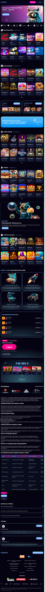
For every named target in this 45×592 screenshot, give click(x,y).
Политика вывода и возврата (30, 560)
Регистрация (32, 2)
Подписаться (38, 121)
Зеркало (4, 498)
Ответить (39, 525)
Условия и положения (30, 570)
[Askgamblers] (21, 579)
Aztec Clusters (8, 322)
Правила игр (14, 570)
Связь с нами (22, 572)
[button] (21, 61)
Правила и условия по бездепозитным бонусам (14, 561)
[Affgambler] (32, 579)
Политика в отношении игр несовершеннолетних (14, 564)
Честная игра (30, 568)
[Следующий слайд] (6, 20)
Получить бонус (6, 14)
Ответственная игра (14, 568)
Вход (40, 2)
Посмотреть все (17, 30)
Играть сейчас (17, 103)
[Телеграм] (29, 556)
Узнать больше (5, 228)
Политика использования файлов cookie (30, 564)
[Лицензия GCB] (22, 556)
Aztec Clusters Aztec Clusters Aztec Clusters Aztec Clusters (17, 317)
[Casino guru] (10, 579)
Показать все (22, 379)
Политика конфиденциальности (30, 566)
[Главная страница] (4, 2)
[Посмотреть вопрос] (42, 506)
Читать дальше (6, 354)
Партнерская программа (38, 552)
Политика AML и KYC (14, 566)
